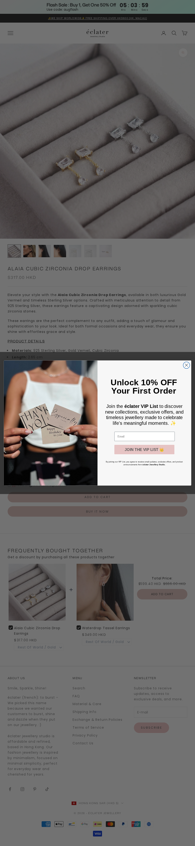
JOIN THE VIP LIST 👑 (144, 450)
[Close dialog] (186, 365)
